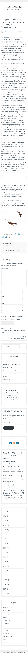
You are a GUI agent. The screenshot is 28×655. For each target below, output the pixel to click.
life (7, 475)
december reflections (13, 461)
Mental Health (6, 623)
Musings (5, 620)
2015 (4, 562)
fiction (17, 464)
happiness (6, 469)
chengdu (7, 456)
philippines (11, 484)
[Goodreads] (14, 443)
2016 (4, 557)
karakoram (20, 471)
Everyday (4, 31)
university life (8, 495)
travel (4, 251)
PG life (5, 484)
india (13, 250)
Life (13, 476)
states (18, 109)
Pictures (6, 486)
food (21, 464)
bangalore (7, 250)
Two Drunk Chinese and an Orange (17, 337)
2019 (4, 543)
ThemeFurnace (14, 653)
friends (7, 466)
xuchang (5, 499)
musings (8, 482)
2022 (4, 530)
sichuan (7, 490)
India (11, 250)
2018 (4, 548)
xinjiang (19, 498)
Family (12, 464)
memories (8, 479)
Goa (19, 466)
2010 (4, 584)
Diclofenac (12, 126)
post (17, 118)
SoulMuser (7, 245)
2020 (4, 539)
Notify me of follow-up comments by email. (14, 316)
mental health (19, 479)
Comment (4, 268)
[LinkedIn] (10, 443)
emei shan (5, 464)
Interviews (5, 617)
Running (5, 633)
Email (3, 296)
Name (3, 289)
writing (6, 498)
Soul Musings (14, 6)
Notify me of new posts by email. (11, 319)
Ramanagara (4, 37)
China (7, 459)
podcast (5, 626)
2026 (4, 511)
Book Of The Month (7, 607)
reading (11, 486)
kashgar (10, 473)
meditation (18, 476)
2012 (4, 575)
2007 (5, 593)
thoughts (9, 493)
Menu (14, 15)
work (20, 495)
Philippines (18, 484)
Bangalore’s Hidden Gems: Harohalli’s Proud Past (13, 330)
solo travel (15, 490)
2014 (4, 566)
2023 (4, 525)
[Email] (17, 443)
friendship (15, 466)
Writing (5, 642)
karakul (5, 473)
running (6, 488)
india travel (17, 250)
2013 (4, 571)
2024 (4, 520)
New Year (16, 481)
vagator (16, 495)
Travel (4, 639)
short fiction (14, 488)
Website (3, 303)
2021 (4, 534)
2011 (4, 580)
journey (13, 471)
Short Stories (6, 636)
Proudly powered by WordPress (10, 652)
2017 (4, 552)
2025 (4, 516)
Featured (5, 614)
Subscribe (9, 428)
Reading (5, 630)
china (16, 456)
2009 (5, 589)
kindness (16, 473)
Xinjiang (12, 498)
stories (22, 490)
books (19, 453)
